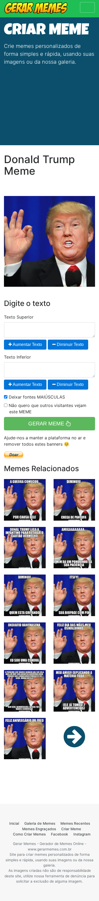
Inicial (14, 823)
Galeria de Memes (39, 823)
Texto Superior (19, 317)
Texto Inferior (17, 357)
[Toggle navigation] (87, 7)
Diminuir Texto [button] (70, 344)
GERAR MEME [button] (47, 423)
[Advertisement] (49, 102)
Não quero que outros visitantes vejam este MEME (46, 408)
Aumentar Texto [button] (27, 344)
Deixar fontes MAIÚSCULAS (36, 397)
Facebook (59, 834)
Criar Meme (71, 829)
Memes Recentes (75, 823)
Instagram (82, 834)
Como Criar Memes (29, 834)
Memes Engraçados (39, 829)
